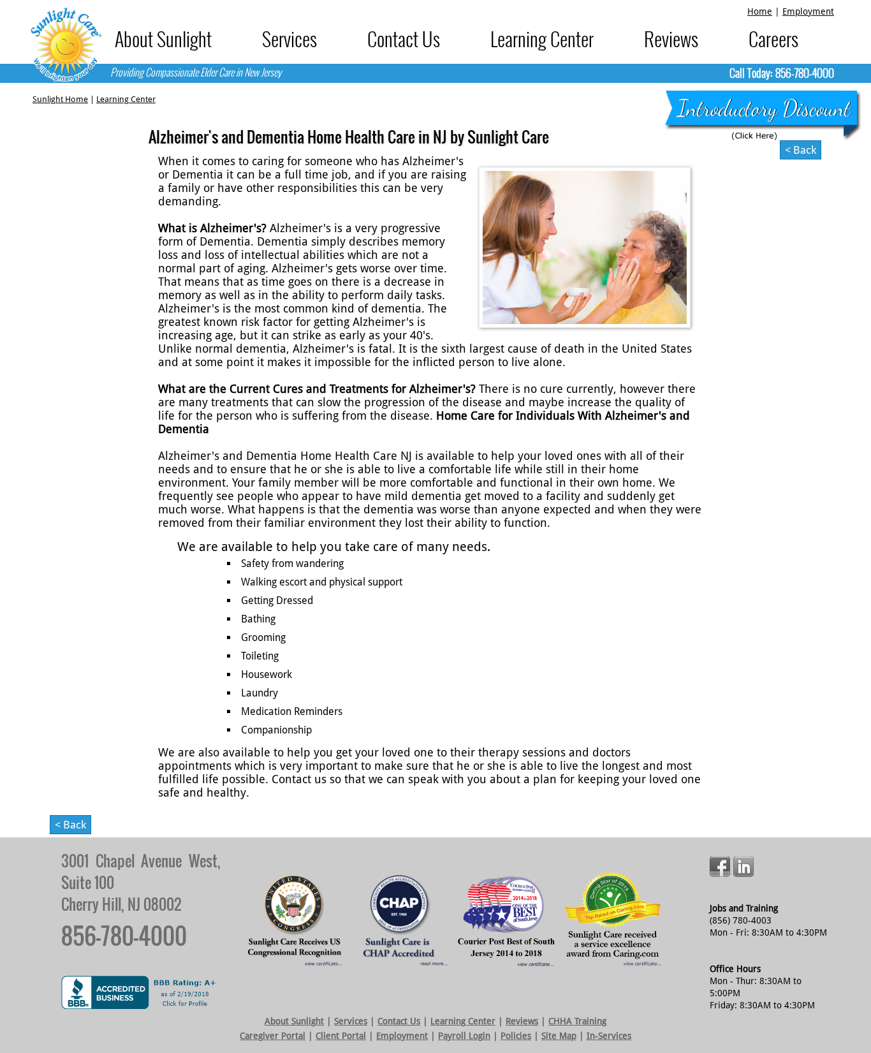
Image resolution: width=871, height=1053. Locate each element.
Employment (808, 11)
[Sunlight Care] (65, 44)
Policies (516, 1036)
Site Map (558, 1036)
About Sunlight (163, 38)
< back (800, 150)
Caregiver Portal (272, 1036)
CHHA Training (577, 1021)
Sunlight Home (60, 99)
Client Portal (341, 1036)
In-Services (609, 1036)
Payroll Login (464, 1036)
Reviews (671, 38)
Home (759, 11)
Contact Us (403, 38)
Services (289, 38)
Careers (773, 38)
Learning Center (542, 38)
